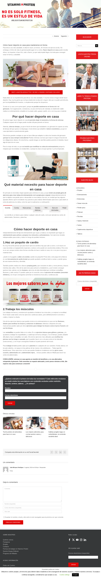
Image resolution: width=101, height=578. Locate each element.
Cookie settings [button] (65, 575)
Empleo (79, 190)
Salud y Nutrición (82, 221)
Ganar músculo (82, 203)
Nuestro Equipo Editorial (10, 551)
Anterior (56, 36)
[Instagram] (81, 540)
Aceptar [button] (75, 575)
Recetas (80, 216)
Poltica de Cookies (9, 565)
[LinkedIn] (85, 540)
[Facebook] (69, 540)
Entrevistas (81, 199)
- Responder (42, 467)
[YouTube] (77, 540)
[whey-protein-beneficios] (35, 278)
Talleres (79, 234)
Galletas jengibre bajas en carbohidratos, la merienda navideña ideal (56, 434)
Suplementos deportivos (85, 229)
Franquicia (6, 542)
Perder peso (81, 207)
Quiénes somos (8, 540)
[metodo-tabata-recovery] (35, 152)
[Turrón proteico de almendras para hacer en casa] (13, 423)
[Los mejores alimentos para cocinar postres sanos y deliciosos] (36, 423)
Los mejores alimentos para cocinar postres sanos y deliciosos (35, 434)
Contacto (6, 546)
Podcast (80, 212)
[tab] (7, 207)
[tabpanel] (35, 217)
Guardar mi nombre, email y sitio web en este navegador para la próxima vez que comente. (34, 517)
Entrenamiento (82, 194)
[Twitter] (73, 540)
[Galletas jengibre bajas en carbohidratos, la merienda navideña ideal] (58, 423)
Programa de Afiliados (10, 553)
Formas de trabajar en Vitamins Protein (15, 549)
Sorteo (79, 225)
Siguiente (64, 36)
